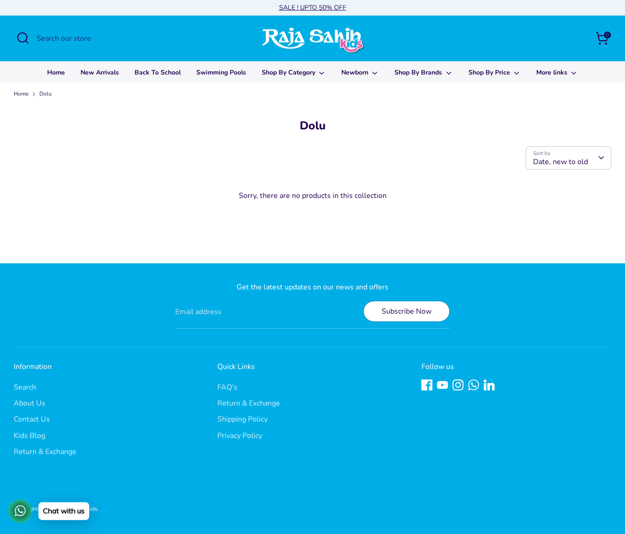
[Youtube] (442, 384)
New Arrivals (100, 72)
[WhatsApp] (473, 384)
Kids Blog (29, 436)
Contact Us (32, 419)
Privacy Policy (239, 436)
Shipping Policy (242, 419)
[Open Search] (23, 38)
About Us (29, 403)
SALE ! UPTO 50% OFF (312, 7)
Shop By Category (289, 72)
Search (25, 387)
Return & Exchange (45, 452)
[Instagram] (458, 384)
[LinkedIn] (489, 384)
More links (552, 72)
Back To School (158, 72)
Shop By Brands (419, 72)
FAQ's (227, 387)
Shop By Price (490, 72)
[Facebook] (426, 384)
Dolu (45, 93)
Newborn (355, 72)
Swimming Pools (221, 72)
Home (56, 72)
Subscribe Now (406, 311)
